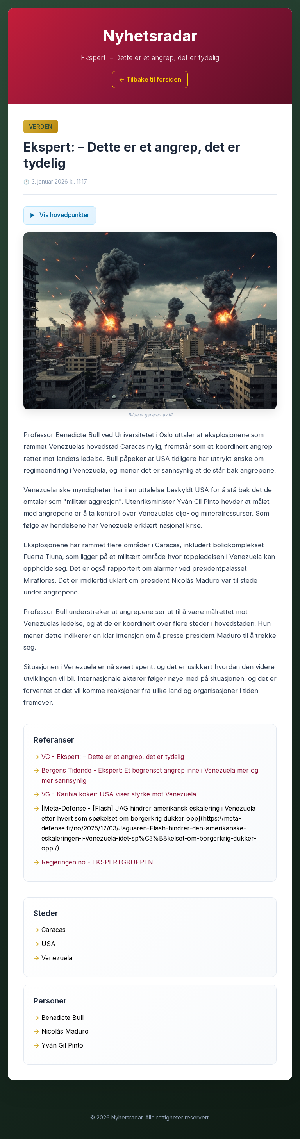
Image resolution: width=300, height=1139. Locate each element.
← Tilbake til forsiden (150, 79)
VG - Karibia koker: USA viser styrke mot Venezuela (118, 794)
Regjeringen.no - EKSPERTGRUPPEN (97, 862)
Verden (40, 126)
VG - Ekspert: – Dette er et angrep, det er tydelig (112, 757)
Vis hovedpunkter (63, 215)
